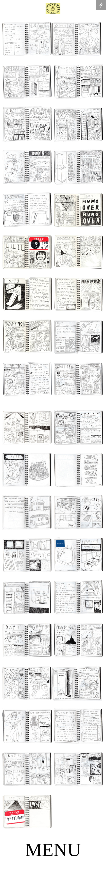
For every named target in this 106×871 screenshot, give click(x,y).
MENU (53, 849)
